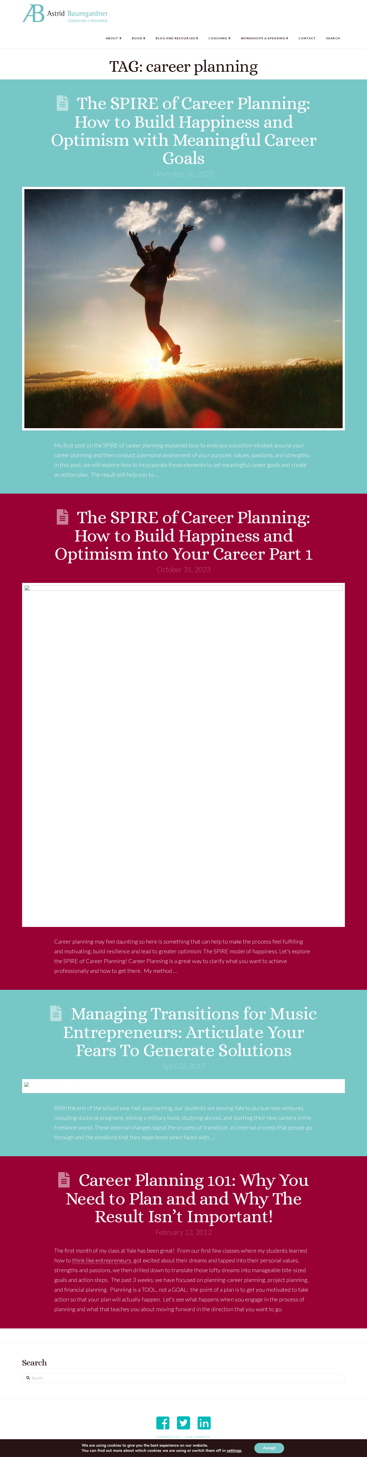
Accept (269, 1448)
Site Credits (198, 1437)
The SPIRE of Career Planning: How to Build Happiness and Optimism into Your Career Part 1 (183, 535)
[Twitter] (183, 1423)
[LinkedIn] (204, 1423)
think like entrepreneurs (101, 1260)
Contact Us (168, 1437)
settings (234, 1450)
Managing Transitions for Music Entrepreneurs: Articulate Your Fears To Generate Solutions (190, 1031)
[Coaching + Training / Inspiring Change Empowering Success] (65, 13)
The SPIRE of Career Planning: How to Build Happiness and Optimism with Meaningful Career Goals (184, 130)
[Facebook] (163, 1423)
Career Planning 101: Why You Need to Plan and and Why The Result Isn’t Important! (187, 1198)
